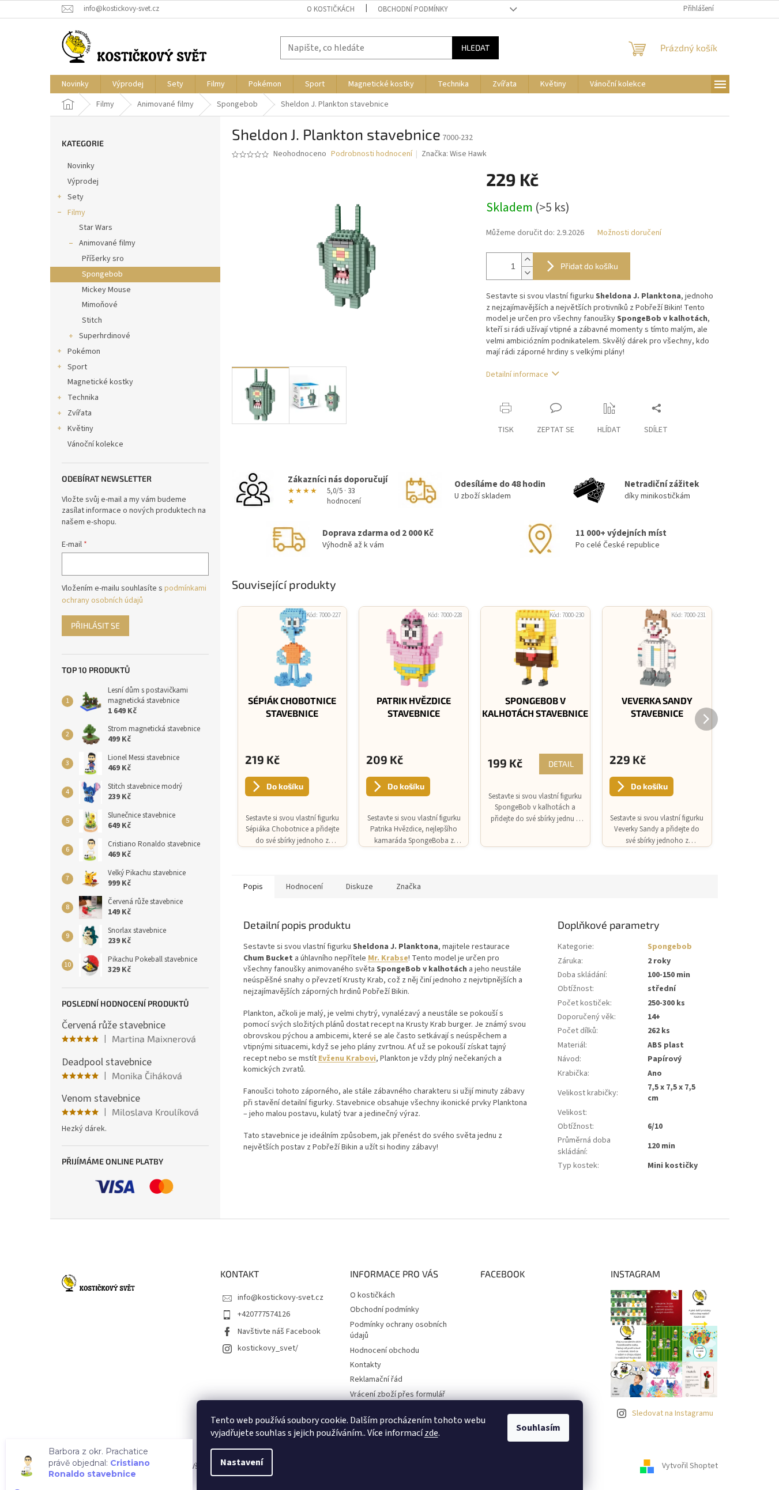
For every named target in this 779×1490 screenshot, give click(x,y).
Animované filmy (107, 243)
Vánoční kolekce (95, 444)
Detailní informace (517, 374)
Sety (75, 197)
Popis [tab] (253, 887)
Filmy (76, 212)
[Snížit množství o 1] (527, 272)
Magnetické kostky (100, 382)
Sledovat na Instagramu (672, 1413)
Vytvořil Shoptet (690, 1466)
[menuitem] (75, 84)
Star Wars (95, 227)
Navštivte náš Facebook (279, 1331)
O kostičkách (331, 9)
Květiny (80, 428)
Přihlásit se (95, 625)
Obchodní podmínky (413, 9)
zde (431, 1433)
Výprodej (83, 181)
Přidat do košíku (589, 266)
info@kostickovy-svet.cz (280, 1297)
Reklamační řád (376, 1379)
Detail (561, 764)
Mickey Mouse (106, 290)
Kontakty (365, 1365)
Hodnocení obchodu (384, 1350)
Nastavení (241, 1462)
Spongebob (102, 274)
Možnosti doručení (629, 233)
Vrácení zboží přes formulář (397, 1394)
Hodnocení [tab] (304, 887)
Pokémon (83, 351)
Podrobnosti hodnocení (371, 154)
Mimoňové (100, 305)
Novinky (81, 166)
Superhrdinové (104, 336)
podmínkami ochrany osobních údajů (134, 594)
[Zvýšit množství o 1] (527, 259)
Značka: (454, 154)
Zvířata (79, 413)
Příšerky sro (103, 258)
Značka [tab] (408, 887)
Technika (83, 397)
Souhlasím (538, 1427)
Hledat (475, 47)
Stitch (92, 320)
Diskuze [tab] (359, 887)
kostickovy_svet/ (268, 1348)
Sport (77, 367)
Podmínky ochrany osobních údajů (398, 1330)
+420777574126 (264, 1314)
